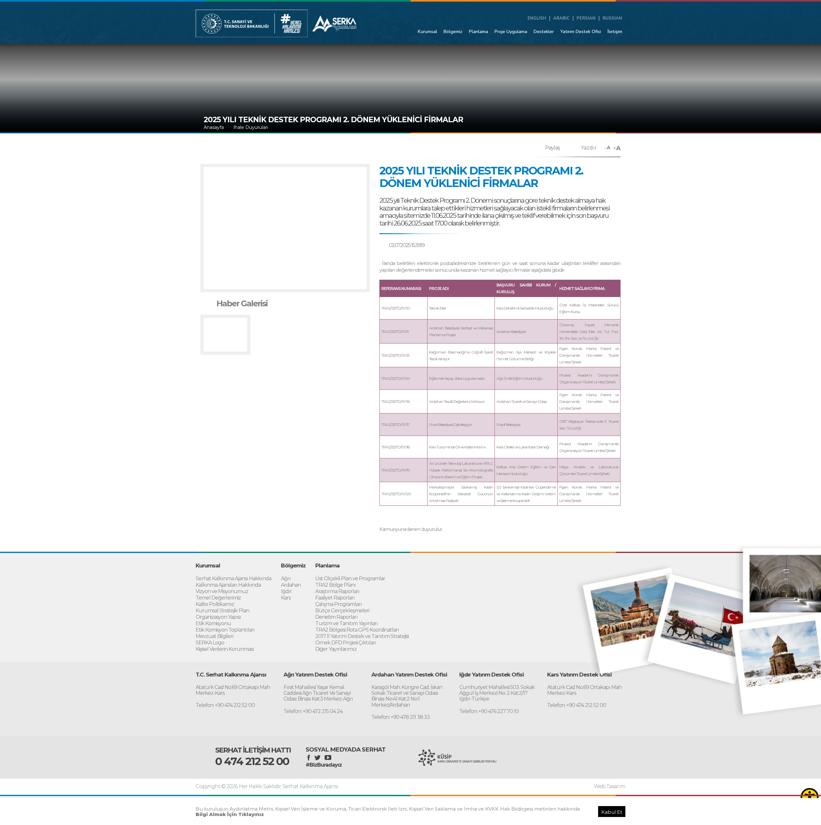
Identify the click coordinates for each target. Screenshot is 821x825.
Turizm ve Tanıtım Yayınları (346, 623)
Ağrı (286, 578)
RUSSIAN (612, 18)
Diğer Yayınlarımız (336, 649)
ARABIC (561, 18)
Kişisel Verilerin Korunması (225, 649)
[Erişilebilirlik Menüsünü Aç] (809, 797)
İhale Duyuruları (250, 127)
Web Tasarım (609, 786)
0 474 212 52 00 (252, 761)
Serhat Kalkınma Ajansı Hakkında (233, 578)
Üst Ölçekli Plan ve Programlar (350, 578)
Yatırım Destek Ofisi (580, 31)
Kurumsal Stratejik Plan (222, 611)
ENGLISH (537, 18)
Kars (286, 598)
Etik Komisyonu (213, 623)
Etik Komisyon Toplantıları (225, 630)
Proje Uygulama (511, 31)
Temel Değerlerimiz (218, 598)
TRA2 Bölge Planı (335, 585)
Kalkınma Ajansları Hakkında (228, 585)
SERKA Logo (210, 643)
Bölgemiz (453, 31)
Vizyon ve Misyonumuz (222, 591)
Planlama (478, 31)
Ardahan (291, 585)
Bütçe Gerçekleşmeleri (342, 611)
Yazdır (589, 148)
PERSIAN (586, 18)
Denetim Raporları (336, 617)
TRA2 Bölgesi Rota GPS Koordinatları (357, 630)
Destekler (544, 31)
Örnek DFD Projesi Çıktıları (345, 643)
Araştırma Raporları (337, 591)
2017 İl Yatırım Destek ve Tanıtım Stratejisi (362, 636)
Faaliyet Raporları (335, 598)
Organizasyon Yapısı (218, 617)
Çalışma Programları (338, 604)
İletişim (614, 31)
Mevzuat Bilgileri (214, 636)
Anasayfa (214, 127)
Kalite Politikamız (215, 604)
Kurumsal (427, 31)
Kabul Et (611, 812)
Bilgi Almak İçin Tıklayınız (230, 814)
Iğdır (286, 591)
